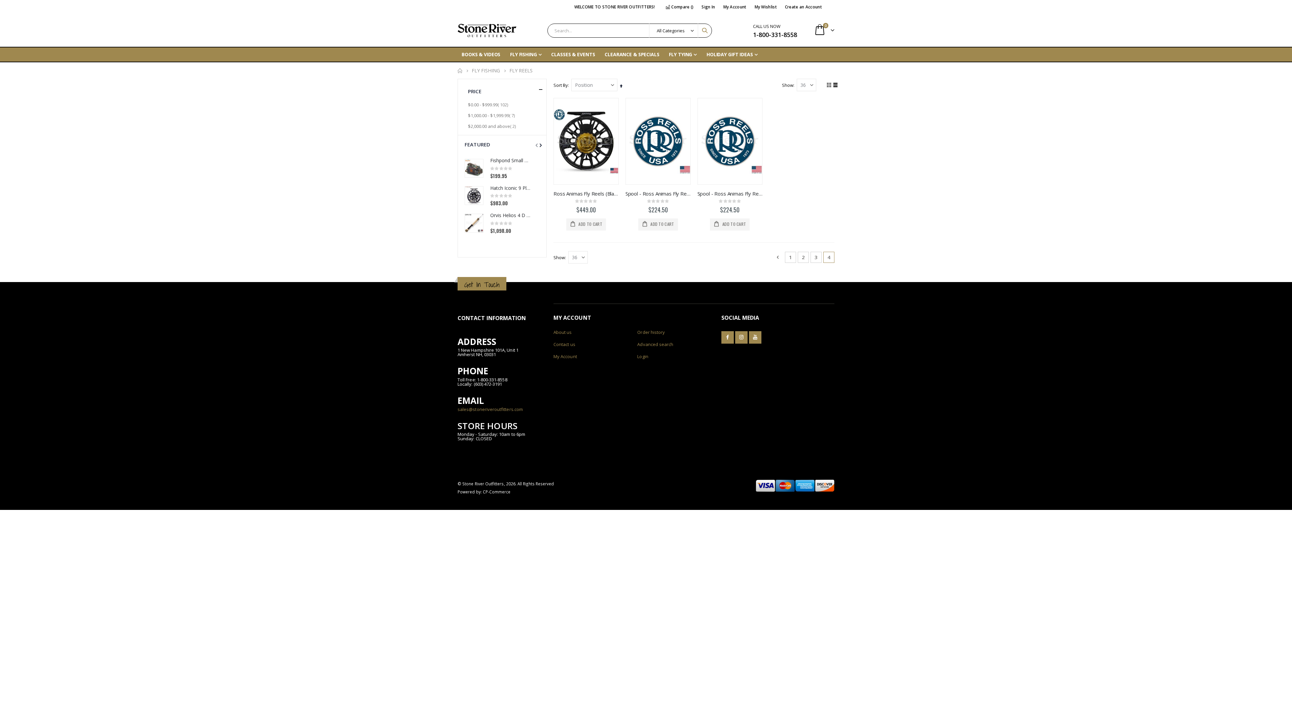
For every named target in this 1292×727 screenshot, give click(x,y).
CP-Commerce (497, 491)
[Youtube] (755, 337)
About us (562, 332)
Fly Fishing (486, 70)
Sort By (560, 85)
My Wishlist (766, 7)
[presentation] (540, 145)
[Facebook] (727, 337)
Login (642, 356)
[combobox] (629, 31)
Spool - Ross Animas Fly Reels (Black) (658, 193)
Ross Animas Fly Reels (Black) (586, 193)
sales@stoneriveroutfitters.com (490, 409)
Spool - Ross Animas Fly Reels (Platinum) (730, 193)
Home (460, 71)
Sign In (708, 7)
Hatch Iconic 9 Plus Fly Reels (510, 188)
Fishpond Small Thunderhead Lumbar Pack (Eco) (510, 160)
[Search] (704, 31)
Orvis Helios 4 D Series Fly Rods (510, 215)
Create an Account (803, 7)
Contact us (564, 344)
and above (492, 126)
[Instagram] (741, 337)
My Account (735, 7)
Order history (651, 332)
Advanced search (655, 344)
